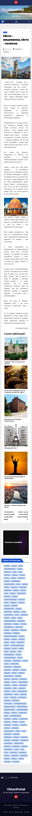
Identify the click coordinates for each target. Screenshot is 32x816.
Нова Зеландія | (23, 682)
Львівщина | (8, 660)
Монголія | (14, 679)
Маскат (14, 672)
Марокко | (7, 672)
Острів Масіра (8, 694)
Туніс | (23, 731)
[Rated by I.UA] (5, 777)
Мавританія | (8, 666)
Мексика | (21, 672)
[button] (29, 21)
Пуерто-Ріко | (8, 703)
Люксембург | (17, 660)
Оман (13, 691)
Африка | (16, 590)
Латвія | (18, 654)
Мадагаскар (17, 666)
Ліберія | (25, 660)
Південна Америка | (10, 706)
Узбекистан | (8, 737)
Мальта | (23, 669)
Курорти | (13, 651)
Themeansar (16, 807)
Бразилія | (21, 599)
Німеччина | (8, 688)
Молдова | (18, 676)
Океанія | (7, 691)
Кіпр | (19, 651)
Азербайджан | (16, 581)
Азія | (18, 584)
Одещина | (22, 688)
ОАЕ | (15, 688)
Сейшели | (7, 718)
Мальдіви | (15, 669)
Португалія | (15, 700)
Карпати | (21, 639)
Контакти (26, 812)
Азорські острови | (9, 584)
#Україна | (6, 52)
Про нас (11, 812)
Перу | (6, 697)
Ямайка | (7, 758)
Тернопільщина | (9, 731)
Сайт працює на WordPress (11, 805)
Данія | (20, 617)
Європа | (7, 565)
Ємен (20, 565)
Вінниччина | (8, 611)
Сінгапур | (15, 724)
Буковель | (13, 602)
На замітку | (23, 679)
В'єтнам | (7, 605)
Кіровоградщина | (9, 654)
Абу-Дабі (13, 578)
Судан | (22, 721)
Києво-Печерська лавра (17, 645)
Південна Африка (22, 706)
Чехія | (16, 749)
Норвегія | (7, 685)
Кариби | (14, 639)
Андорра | (14, 587)
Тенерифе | (15, 728)
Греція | (7, 617)
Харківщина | (24, 740)
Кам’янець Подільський (11, 636)
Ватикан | (14, 605)
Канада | (22, 636)
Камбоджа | (16, 633)
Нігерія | (15, 685)
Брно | (6, 602)
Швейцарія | (23, 752)
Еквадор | (16, 623)
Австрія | (7, 581)
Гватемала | (24, 614)
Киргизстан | (21, 642)
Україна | (16, 737)
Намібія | (7, 682)
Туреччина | (8, 734)
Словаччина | (23, 718)
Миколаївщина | (9, 676)
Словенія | (7, 721)
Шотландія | (15, 755)
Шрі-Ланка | (24, 755)
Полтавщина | (22, 697)
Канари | (7, 639)
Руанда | (7, 712)
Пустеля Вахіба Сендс (20, 703)
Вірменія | (16, 611)
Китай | (6, 645)
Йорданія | (23, 630)
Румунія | (14, 712)
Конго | (15, 648)
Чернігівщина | (8, 749)
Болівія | (15, 596)
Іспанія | (22, 575)
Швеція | (7, 755)
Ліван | (6, 663)
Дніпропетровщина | (10, 620)
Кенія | (13, 642)
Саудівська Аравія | (16, 715)
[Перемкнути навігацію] (16, 21)
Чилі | (6, 752)
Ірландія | (7, 575)
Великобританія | (9, 608)
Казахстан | (8, 633)
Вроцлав (19, 608)
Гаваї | (23, 611)
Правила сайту (19, 812)
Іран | (20, 571)
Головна (5, 812)
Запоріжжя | (15, 630)
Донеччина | (8, 623)
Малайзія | (7, 669)
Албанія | (25, 584)
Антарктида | (23, 587)
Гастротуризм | (8, 614)
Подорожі (13, 697)
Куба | (6, 651)
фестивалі (7, 761)
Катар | (6, 642)
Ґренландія (16, 761)
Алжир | (7, 587)
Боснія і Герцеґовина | (10, 599)
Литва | (20, 657)
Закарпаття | (19, 627)
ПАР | (16, 694)
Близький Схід (21, 593)
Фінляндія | (15, 740)
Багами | (23, 590)
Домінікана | (21, 620)
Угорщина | (16, 734)
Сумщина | (7, 724)
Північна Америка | (9, 709)
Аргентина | (8, 590)
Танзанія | (23, 724)
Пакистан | (23, 694)
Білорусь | (21, 602)
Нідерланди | (23, 685)
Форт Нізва (24, 737)
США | (6, 715)
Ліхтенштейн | (14, 663)
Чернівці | (24, 746)
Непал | (14, 682)
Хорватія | (7, 746)
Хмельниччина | (19, 743)
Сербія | (15, 718)
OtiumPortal (16, 10)
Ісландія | (15, 575)
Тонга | (17, 731)
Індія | (14, 571)
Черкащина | (16, 746)
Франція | (7, 740)
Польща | (7, 700)
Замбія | (7, 630)
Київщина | (7, 648)
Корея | (21, 648)
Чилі (22, 749)
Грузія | (13, 617)
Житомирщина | (9, 627)
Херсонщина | (8, 743)
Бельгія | (13, 593)
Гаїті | (16, 614)
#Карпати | (18, 49)
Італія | (6, 578)
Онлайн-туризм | (22, 691)
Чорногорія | (14, 752)
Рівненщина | (23, 712)
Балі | (6, 593)
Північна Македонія (22, 709)
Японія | (14, 758)
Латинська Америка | (10, 657)
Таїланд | (7, 728)
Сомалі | (15, 721)
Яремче (21, 758)
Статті (5, 32)
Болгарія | (7, 596)
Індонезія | (7, 571)
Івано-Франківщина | (10, 568)
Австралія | (21, 578)
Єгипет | (14, 565)
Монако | (7, 679)
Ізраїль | (20, 568)
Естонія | (24, 623)
